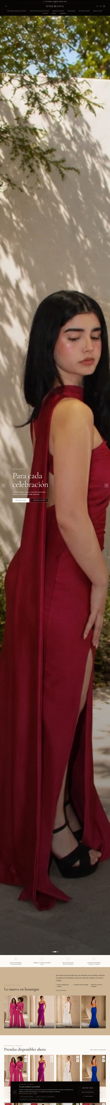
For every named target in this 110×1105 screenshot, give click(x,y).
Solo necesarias (88, 1092)
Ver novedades (61, 990)
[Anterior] (3, 485)
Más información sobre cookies (28, 1093)
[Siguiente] (106, 485)
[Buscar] (6, 6)
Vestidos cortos (39, 500)
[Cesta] (104, 6)
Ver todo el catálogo (98, 1049)
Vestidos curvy (21, 500)
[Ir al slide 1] (53, 951)
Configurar (89, 1096)
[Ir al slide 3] (57, 951)
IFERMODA (55, 6)
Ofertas (45, 13)
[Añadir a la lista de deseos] (25, 1057)
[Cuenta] (97, 6)
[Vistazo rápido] (25, 1060)
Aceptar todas (87, 1088)
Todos (54, 13)
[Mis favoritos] (100, 6)
